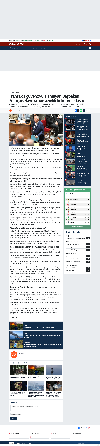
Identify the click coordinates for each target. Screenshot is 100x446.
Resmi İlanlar (35, 48)
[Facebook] (78, 428)
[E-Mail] (20, 357)
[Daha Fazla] (84, 110)
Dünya (11, 48)
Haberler (11, 92)
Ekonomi (22, 48)
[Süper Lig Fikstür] (89, 232)
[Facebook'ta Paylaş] (76, 110)
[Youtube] (89, 428)
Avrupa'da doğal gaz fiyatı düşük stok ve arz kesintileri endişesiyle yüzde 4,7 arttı (53, 377)
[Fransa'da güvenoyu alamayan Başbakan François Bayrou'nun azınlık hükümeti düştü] (36, 130)
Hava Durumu (35, 433)
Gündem (16, 48)
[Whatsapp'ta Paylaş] (81, 110)
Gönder (13, 418)
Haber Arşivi (55, 437)
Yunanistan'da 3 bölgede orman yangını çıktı (34, 376)
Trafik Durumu (56, 433)
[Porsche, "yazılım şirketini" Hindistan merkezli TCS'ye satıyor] (18, 386)
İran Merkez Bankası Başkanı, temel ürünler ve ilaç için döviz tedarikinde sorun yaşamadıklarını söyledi (53, 394)
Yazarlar (42, 48)
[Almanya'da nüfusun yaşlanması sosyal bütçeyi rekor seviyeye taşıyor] (18, 370)
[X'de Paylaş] (78, 110)
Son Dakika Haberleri (36, 437)
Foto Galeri (78, 44)
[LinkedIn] (87, 428)
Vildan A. (22, 354)
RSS (12, 443)
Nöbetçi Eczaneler (15, 433)
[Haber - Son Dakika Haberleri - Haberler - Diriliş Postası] (17, 44)
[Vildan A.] (13, 354)
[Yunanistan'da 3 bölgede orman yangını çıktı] (36, 370)
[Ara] (90, 44)
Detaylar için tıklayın (77, 226)
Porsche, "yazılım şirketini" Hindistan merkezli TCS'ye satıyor (17, 394)
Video (85, 44)
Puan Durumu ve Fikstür (79, 433)
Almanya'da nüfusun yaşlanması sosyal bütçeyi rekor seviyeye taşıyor (17, 377)
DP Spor (28, 48)
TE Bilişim (88, 443)
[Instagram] (84, 428)
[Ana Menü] (90, 48)
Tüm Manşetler (14, 437)
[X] (81, 428)
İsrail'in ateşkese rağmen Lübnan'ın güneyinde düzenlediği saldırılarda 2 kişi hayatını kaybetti (36, 394)
